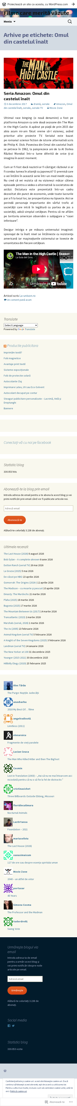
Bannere (8, 408)
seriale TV (37, 108)
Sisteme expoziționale (16, 369)
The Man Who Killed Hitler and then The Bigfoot (33, 759)
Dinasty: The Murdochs (16, 594)
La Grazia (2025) (12, 571)
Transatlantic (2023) (14, 617)
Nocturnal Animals (17, 812)
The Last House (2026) (16, 553)
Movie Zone (56, 108)
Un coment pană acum (19, 299)
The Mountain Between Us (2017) (22, 611)
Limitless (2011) (16, 726)
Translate (30, 329)
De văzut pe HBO (13, 576)
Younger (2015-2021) (15, 657)
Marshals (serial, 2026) (16, 623)
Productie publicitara (22, 345)
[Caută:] (70, 21)
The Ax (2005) (11, 628)
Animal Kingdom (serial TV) (18, 634)
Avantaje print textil (14, 364)
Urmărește (17, 990)
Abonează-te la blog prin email (26, 489)
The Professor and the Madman (24, 912)
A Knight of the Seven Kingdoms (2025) (25, 640)
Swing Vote (13, 929)
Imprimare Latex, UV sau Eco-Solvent (24, 387)
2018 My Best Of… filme (20, 709)
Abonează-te (15, 520)
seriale (46, 104)
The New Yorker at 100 (16, 652)
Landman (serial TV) (14, 646)
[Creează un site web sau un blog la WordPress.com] (5, 1071)
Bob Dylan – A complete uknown (21, 559)
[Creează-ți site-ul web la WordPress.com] (38, 4)
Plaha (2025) (10, 600)
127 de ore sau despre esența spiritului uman (32, 862)
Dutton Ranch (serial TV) (17, 565)
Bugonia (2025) (12, 605)
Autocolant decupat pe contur (20, 393)
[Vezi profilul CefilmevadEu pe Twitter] (13, 1025)
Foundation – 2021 (17, 829)
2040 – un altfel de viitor (20, 879)
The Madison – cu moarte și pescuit (23, 588)
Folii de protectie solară (17, 375)
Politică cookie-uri (18, 1091)
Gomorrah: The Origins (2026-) (20, 582)
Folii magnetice (12, 358)
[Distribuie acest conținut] (5, 345)
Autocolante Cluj (13, 381)
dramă (37, 104)
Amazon (60, 104)
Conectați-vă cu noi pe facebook (27, 442)
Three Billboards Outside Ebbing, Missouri (30, 796)
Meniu (8, 21)
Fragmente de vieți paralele (22, 742)
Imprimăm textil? (13, 352)
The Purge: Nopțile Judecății (23, 692)
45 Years (12, 895)
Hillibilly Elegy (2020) (15, 663)
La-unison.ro (27, 296)
